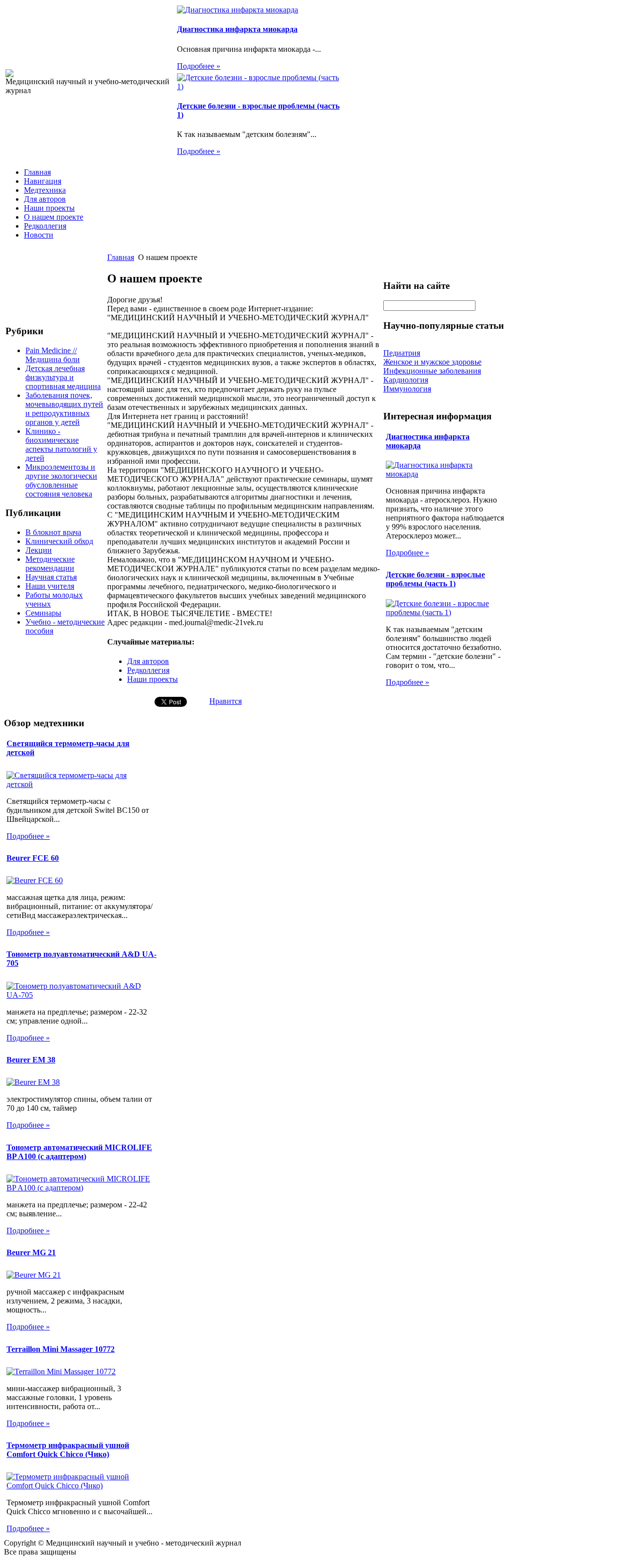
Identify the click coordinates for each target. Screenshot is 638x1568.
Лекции (38, 550)
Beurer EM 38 (30, 1059)
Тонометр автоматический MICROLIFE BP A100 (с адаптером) (79, 1152)
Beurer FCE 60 (32, 858)
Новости (38, 235)
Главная (37, 172)
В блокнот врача (53, 532)
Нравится (225, 701)
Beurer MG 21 (31, 1252)
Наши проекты (49, 208)
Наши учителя (49, 586)
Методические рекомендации (50, 563)
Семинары (43, 613)
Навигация (42, 181)
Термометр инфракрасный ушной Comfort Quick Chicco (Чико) (67, 1449)
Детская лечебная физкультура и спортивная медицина (63, 377)
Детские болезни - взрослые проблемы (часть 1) (435, 579)
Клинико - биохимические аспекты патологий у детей (61, 444)
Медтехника (45, 190)
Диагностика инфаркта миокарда (237, 29)
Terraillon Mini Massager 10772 (60, 1349)
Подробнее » (198, 66)
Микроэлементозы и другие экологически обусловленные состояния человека (61, 480)
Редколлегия (45, 226)
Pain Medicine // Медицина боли (52, 355)
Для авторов (45, 199)
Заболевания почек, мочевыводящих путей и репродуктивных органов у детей (64, 408)
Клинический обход (59, 541)
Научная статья (51, 577)
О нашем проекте (53, 217)
